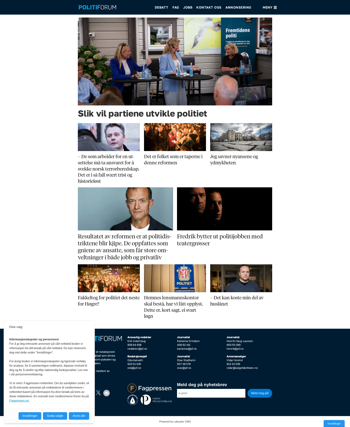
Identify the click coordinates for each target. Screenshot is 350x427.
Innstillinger (334, 423)
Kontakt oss (208, 7)
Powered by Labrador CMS (175, 421)
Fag (175, 7)
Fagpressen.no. (19, 400)
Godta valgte (55, 415)
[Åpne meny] (270, 7)
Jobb (187, 7)
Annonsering (238, 7)
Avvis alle (79, 415)
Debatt (161, 7)
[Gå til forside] (114, 7)
